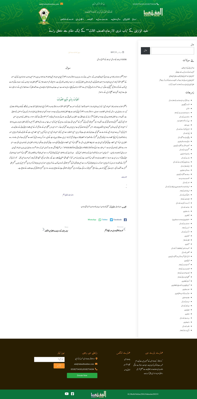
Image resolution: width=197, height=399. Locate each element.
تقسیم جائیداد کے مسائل (184, 150)
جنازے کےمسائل (185, 158)
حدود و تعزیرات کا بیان (184, 170)
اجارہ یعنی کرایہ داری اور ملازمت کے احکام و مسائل (179, 100)
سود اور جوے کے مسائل (184, 223)
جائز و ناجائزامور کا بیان (184, 154)
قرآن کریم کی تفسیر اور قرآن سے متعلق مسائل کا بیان (178, 256)
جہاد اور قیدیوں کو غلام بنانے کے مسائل (181, 162)
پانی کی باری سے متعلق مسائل (183, 137)
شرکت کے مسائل (185, 232)
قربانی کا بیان (186, 260)
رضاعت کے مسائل (185, 207)
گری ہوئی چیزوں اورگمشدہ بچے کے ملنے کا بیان (180, 285)
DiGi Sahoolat (147, 394)
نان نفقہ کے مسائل (185, 306)
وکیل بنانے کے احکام (184, 330)
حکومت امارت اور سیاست (184, 178)
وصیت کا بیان (186, 322)
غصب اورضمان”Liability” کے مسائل (180, 248)
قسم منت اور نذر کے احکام (184, 265)
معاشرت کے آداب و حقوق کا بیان (182, 293)
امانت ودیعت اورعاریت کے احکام (182, 113)
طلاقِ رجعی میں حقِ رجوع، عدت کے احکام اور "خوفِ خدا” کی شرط (181, 84)
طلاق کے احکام (186, 240)
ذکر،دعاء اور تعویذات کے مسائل (182, 203)
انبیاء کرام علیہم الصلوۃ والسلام (183, 121)
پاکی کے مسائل (186, 133)
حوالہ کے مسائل (186, 182)
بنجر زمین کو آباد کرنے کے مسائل (182, 129)
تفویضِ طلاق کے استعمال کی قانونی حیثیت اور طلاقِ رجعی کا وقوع (181, 76)
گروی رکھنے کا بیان (185, 281)
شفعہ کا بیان (187, 236)
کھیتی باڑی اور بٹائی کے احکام (183, 277)
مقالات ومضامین (185, 297)
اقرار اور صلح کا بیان (185, 104)
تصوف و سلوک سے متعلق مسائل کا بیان (181, 145)
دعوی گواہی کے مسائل (184, 195)
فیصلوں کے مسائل (185, 252)
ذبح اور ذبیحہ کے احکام (185, 199)
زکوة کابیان (187, 215)
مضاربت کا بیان (186, 289)
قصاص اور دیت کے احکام (184, 269)
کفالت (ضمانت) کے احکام (183, 273)
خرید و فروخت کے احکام (184, 191)
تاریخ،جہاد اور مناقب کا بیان (183, 141)
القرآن (187, 108)
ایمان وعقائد (186, 125)
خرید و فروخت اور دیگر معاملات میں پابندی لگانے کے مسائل (177, 187)
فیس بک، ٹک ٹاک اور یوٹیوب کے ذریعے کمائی (185, 72)
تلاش (192, 45)
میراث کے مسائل (74, 52)
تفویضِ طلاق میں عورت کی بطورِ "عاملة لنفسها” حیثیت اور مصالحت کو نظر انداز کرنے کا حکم (176, 80)
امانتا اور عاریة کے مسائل (184, 117)
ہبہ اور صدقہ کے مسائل (184, 318)
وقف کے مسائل (185, 326)
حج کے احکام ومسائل (185, 166)
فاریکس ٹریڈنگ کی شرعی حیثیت (187, 68)
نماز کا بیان (187, 314)
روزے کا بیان (186, 211)
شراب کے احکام (185, 228)
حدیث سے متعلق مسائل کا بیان (183, 174)
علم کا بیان (187, 244)
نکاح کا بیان (186, 310)
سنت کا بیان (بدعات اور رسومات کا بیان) (180, 219)
